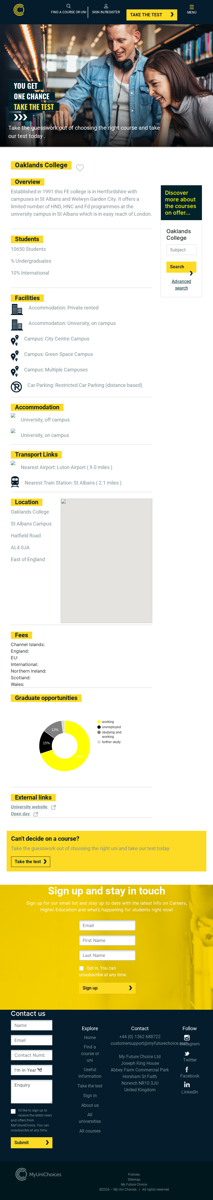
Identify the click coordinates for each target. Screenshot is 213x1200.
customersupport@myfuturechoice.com (140, 1043)
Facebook (189, 1076)
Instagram (190, 1044)
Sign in (90, 1095)
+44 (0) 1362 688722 (140, 1036)
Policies (134, 1174)
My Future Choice (134, 1184)
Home (90, 1037)
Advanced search (181, 285)
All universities (90, 1118)
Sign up (90, 988)
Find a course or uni (90, 1053)
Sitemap (134, 1179)
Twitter (190, 1060)
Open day (21, 813)
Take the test (146, 14)
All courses (90, 1131)
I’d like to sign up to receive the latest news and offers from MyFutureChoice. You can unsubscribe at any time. (31, 1120)
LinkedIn (189, 1092)
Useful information (90, 1073)
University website (30, 806)
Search (177, 266)
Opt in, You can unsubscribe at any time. (103, 971)
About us (90, 1105)
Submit (21, 1142)
